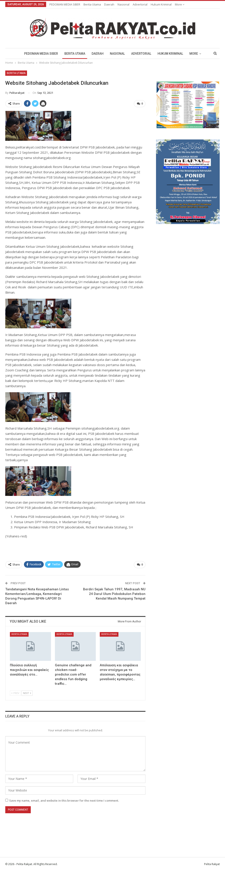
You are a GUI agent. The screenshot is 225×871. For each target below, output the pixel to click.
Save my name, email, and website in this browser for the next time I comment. (64, 800)
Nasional (123, 4)
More (179, 4)
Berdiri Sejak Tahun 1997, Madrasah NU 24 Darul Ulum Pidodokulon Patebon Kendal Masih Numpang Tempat (114, 593)
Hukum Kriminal (161, 4)
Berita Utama (92, 4)
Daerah (109, 4)
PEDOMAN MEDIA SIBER (64, 4)
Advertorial (140, 4)
